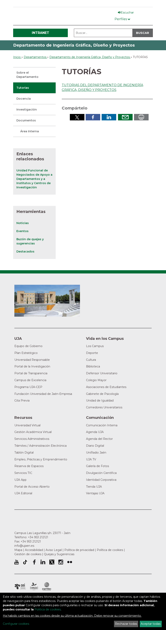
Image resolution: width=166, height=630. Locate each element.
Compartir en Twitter (77, 117)
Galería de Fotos (97, 466)
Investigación (26, 109)
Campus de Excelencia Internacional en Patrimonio (20, 586)
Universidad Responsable (32, 360)
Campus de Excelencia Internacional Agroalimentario (34, 586)
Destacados (25, 251)
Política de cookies (110, 550)
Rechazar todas (126, 624)
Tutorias (22, 88)
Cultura (91, 360)
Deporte (92, 353)
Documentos (26, 120)
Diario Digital (95, 445)
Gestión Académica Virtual (33, 432)
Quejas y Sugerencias (59, 554)
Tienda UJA (94, 486)
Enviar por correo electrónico (125, 117)
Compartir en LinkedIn (109, 117)
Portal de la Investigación (32, 366)
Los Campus (95, 346)
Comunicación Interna (101, 425)
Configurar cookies (16, 624)
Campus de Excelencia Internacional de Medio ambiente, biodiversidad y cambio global (46, 586)
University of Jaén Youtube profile (16, 562)
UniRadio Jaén (96, 452)
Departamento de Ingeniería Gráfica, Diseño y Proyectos (74, 45)
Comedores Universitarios (104, 407)
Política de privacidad (79, 550)
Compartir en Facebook (93, 117)
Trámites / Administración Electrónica (40, 445)
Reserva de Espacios (29, 466)
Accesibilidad (34, 550)
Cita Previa (22, 400)
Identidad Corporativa (101, 480)
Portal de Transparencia (30, 373)
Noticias (22, 223)
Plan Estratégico (26, 353)
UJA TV (91, 459)
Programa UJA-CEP (28, 387)
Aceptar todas (151, 624)
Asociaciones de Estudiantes (106, 387)
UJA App (20, 480)
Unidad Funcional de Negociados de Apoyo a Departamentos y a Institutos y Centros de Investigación (34, 179)
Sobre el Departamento (27, 75)
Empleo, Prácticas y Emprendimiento (40, 459)
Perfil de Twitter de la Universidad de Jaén (51, 562)
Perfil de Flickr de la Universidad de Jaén (69, 562)
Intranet (40, 33)
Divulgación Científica (101, 473)
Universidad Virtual (27, 425)
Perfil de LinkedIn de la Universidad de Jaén (42, 562)
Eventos (22, 231)
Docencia (23, 98)
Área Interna (29, 131)
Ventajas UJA (95, 493)
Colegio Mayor (96, 380)
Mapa (18, 550)
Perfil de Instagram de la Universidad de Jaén (60, 562)
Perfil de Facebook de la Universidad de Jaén (34, 562)
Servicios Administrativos (31, 439)
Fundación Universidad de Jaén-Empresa (43, 394)
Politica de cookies (47, 609)
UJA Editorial (23, 493)
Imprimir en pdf (141, 117)
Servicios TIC (23, 473)
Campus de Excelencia (30, 380)
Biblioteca (93, 366)
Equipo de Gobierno (28, 346)
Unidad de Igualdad (100, 400)
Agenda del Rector (99, 439)
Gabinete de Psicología (102, 394)
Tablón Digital (24, 452)
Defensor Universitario (101, 373)
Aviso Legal (54, 550)
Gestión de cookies (27, 554)
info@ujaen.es (24, 546)
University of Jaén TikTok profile (25, 562)
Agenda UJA (95, 432)
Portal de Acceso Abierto (32, 486)
